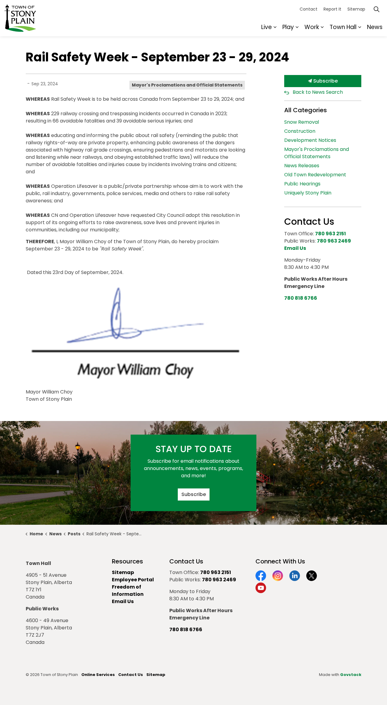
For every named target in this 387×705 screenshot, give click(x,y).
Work (311, 27)
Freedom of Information (128, 590)
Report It (332, 9)
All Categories (305, 110)
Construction (299, 131)
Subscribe (325, 80)
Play (288, 27)
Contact (308, 9)
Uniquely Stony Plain (307, 192)
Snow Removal (301, 122)
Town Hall (343, 27)
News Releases (301, 165)
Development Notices (310, 140)
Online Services (98, 674)
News (374, 27)
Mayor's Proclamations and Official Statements (187, 85)
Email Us (123, 601)
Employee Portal (133, 579)
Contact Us (130, 674)
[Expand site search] (376, 9)
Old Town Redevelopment (315, 174)
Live (266, 27)
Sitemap (356, 9)
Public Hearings (302, 183)
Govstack (350, 674)
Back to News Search (318, 92)
